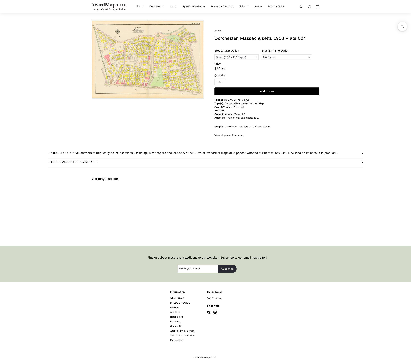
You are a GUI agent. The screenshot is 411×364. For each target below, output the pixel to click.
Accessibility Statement (182, 330)
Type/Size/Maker (192, 6)
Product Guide (276, 6)
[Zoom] (148, 59)
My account (176, 340)
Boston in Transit (221, 6)
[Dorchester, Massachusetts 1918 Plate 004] (109, 211)
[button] (402, 26)
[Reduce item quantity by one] (217, 82)
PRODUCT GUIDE (180, 303)
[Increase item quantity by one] (223, 82)
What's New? (177, 298)
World (173, 6)
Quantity (219, 75)
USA (138, 6)
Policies (174, 307)
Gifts (243, 6)
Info (256, 6)
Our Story (175, 321)
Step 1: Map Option (226, 50)
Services (174, 312)
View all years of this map (228, 135)
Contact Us (176, 326)
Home (217, 30)
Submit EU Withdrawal (182, 335)
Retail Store (176, 317)
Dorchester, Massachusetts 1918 (240, 117)
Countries (155, 6)
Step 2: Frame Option (275, 50)
